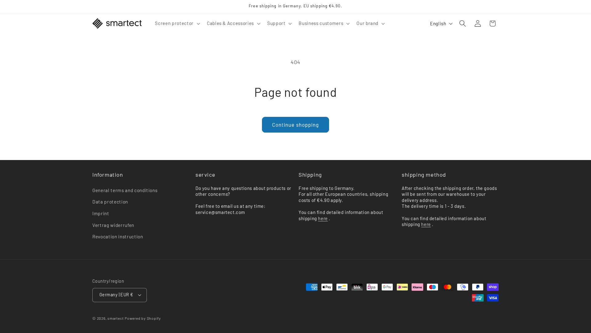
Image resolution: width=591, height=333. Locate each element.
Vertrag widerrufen (113, 225)
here (323, 218)
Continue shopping (295, 124)
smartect (115, 318)
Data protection (110, 201)
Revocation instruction (117, 236)
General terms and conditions (124, 190)
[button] (177, 23)
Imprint (100, 213)
